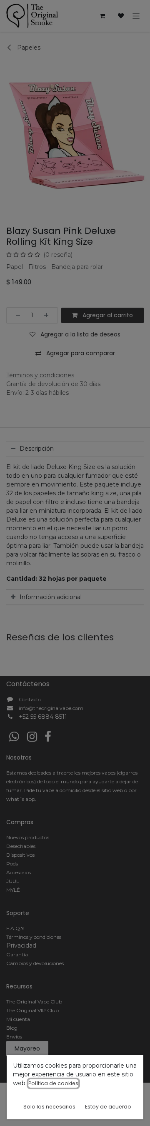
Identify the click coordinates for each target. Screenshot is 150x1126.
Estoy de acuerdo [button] (108, 1106)
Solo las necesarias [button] (49, 1106)
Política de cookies (53, 1083)
